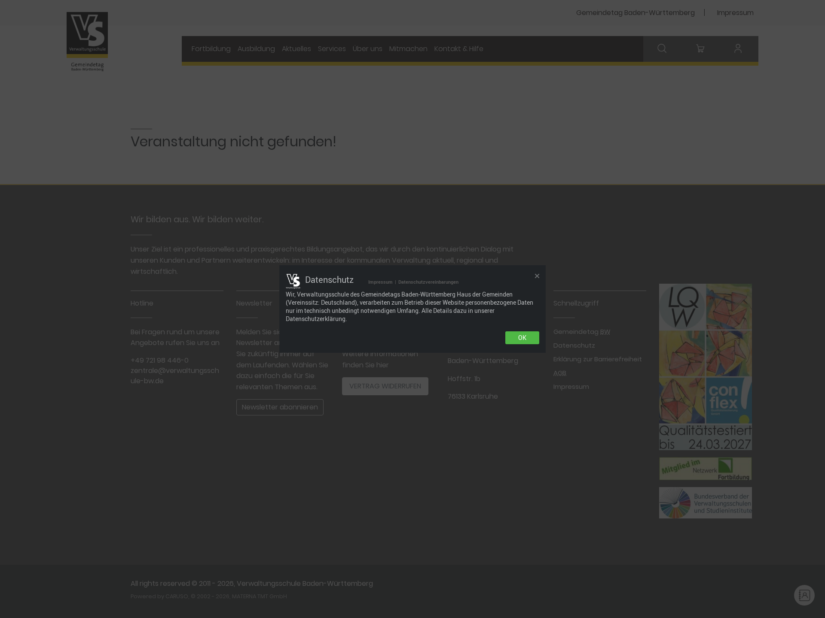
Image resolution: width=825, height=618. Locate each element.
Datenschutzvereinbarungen (428, 282)
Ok (522, 338)
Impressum (380, 282)
